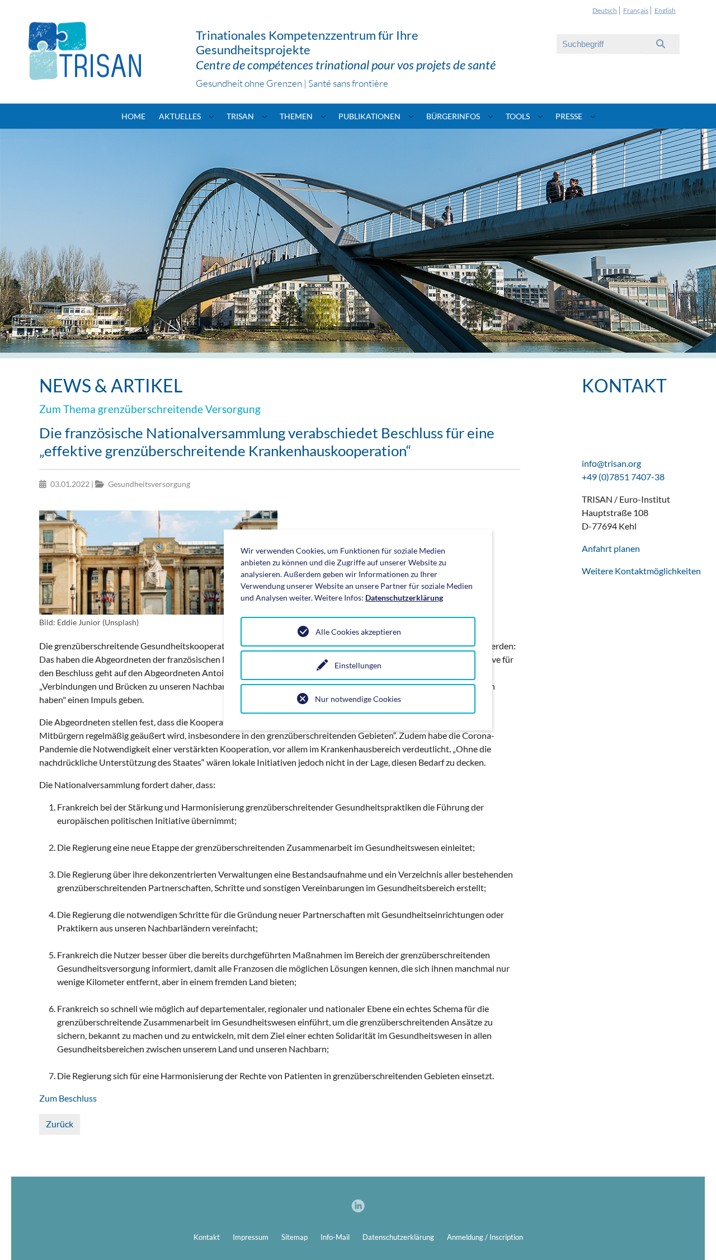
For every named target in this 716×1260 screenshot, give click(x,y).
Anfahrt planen (611, 548)
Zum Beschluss (68, 1098)
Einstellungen (358, 665)
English (665, 10)
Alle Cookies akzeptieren (358, 631)
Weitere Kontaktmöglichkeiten (641, 570)
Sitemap (294, 1237)
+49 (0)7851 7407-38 (623, 476)
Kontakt (207, 1237)
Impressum (250, 1237)
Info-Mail (335, 1237)
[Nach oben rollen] (691, 1235)
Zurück (59, 1123)
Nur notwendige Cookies (358, 699)
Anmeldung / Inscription (485, 1237)
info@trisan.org (611, 463)
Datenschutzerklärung (398, 1237)
